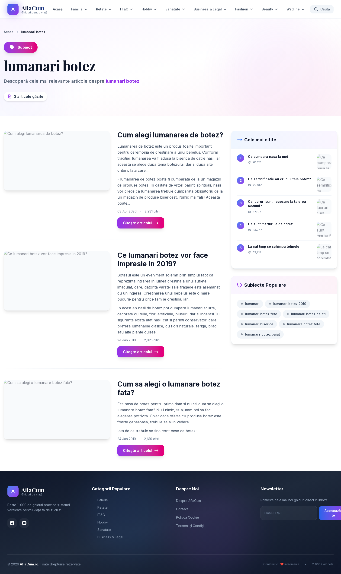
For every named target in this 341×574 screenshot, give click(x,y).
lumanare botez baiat (262, 334)
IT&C (124, 9)
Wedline (293, 9)
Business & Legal (208, 9)
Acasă (58, 9)
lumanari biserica (259, 324)
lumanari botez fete (261, 314)
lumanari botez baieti (308, 314)
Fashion (241, 9)
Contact (182, 509)
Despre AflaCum (188, 501)
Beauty (267, 9)
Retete (101, 9)
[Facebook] (12, 523)
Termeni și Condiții (190, 526)
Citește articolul (137, 223)
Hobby (147, 9)
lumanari (252, 304)
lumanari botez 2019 (289, 304)
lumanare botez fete (303, 324)
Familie (77, 9)
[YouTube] (24, 523)
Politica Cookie (187, 517)
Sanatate (172, 9)
